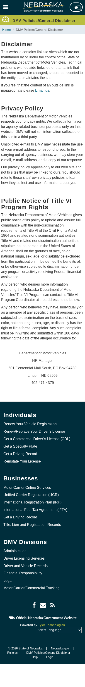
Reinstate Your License (22, 461)
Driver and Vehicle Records (25, 566)
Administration (15, 551)
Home (6, 29)
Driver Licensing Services (24, 558)
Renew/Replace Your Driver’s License (34, 431)
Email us (42, 90)
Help (35, 657)
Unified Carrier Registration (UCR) (31, 495)
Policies (12, 652)
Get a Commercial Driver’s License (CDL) (36, 439)
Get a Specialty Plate (20, 446)
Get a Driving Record (20, 454)
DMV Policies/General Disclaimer (48, 652)
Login (49, 657)
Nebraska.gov (60, 648)
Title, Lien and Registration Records (32, 525)
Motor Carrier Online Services (27, 487)
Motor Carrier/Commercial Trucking (31, 588)
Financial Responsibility (22, 573)
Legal (7, 580)
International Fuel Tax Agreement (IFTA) (35, 510)
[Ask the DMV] (76, 7)
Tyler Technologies (51, 625)
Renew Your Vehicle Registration (30, 424)
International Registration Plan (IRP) (32, 502)
